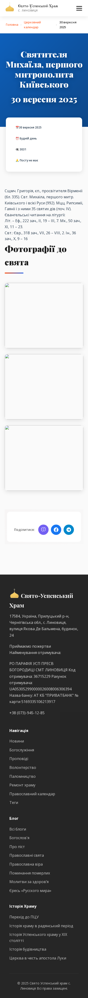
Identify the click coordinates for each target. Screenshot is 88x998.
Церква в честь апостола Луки (37, 958)
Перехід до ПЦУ (24, 917)
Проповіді (18, 758)
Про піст (17, 846)
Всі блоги (17, 829)
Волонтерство (22, 767)
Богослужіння (21, 750)
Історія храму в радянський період (41, 925)
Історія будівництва (27, 949)
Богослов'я (19, 837)
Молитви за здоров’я (29, 881)
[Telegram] (69, 530)
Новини (16, 741)
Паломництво (22, 776)
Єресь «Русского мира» (30, 890)
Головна (12, 24)
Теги (13, 802)
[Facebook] (56, 530)
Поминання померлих (29, 873)
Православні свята (26, 855)
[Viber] (43, 530)
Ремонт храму (22, 785)
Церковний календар (32, 24)
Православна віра (26, 864)
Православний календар (32, 793)
